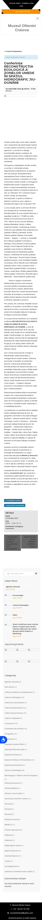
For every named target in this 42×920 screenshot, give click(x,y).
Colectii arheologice (13, 697)
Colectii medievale (12, 718)
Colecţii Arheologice (21, 605)
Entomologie (18, 595)
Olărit (15, 615)
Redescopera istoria (13, 845)
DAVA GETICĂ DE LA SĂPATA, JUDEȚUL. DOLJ (30, 541)
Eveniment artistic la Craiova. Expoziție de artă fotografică (11, 543)
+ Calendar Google (13, 500)
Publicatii (8, 835)
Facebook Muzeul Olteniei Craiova (22, 918)
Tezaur (7, 861)
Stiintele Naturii (11, 856)
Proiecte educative (12, 830)
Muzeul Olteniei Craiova (22, 28)
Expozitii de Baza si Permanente (18, 760)
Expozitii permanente (13, 765)
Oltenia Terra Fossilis (13, 793)
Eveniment (10, 528)
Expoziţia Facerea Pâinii (14, 744)
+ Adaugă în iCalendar (14, 505)
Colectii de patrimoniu (14, 708)
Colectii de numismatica (14, 702)
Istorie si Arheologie (13, 770)
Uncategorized (11, 866)
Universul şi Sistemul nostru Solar (18, 871)
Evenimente (9, 739)
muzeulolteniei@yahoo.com (21, 913)
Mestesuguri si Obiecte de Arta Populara (21, 775)
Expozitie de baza (12, 755)
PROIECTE (8, 825)
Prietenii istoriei (11, 819)
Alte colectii (9, 687)
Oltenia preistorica (12, 783)
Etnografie (9, 734)
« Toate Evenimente (13, 51)
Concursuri (9, 723)
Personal (8, 804)
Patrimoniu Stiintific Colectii (16, 798)
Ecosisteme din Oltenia (14, 728)
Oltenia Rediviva (11, 788)
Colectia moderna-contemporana (18, 692)
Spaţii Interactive (12, 851)
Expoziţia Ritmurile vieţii (15, 749)
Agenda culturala (13, 587)
